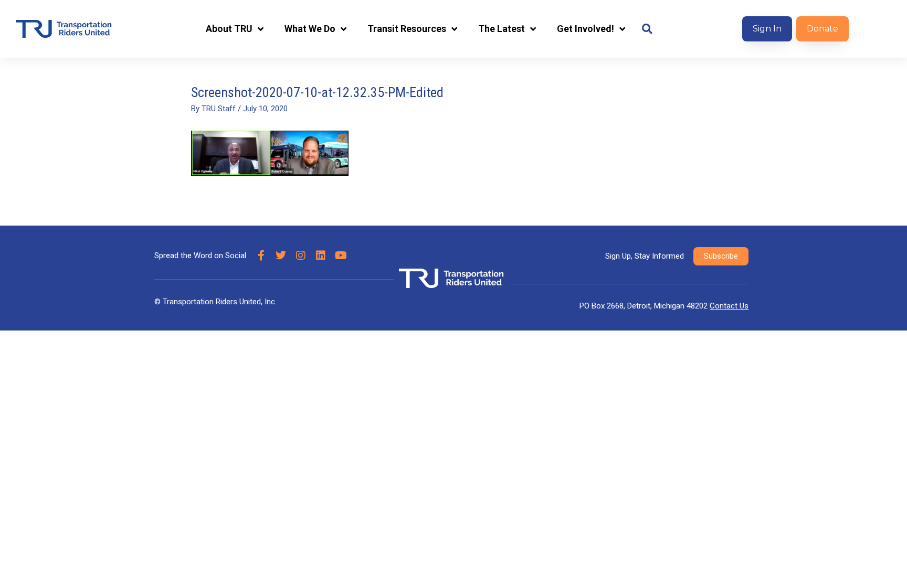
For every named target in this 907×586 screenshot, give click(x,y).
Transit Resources (406, 28)
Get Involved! (585, 28)
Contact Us (729, 306)
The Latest (501, 28)
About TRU (229, 28)
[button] (647, 29)
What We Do (309, 28)
